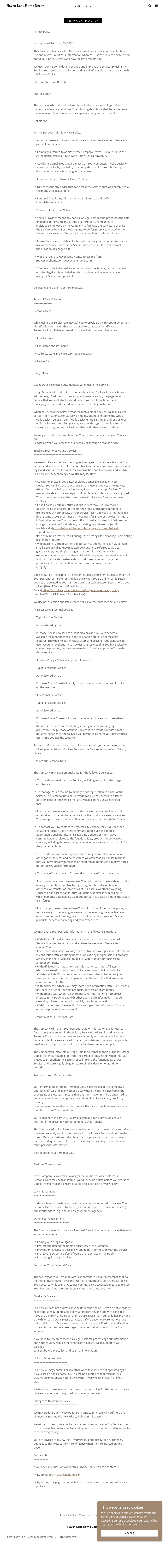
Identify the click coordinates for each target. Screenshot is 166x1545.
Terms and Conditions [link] (92, 1515)
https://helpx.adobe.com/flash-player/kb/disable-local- (85, 528)
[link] (25, 6)
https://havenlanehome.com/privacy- (105, 1482)
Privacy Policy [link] (68, 1515)
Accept (129, 1533)
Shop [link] (89, 5)
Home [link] (77, 5)
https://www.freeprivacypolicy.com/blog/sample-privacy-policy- (80, 590)
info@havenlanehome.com (65, 1474)
